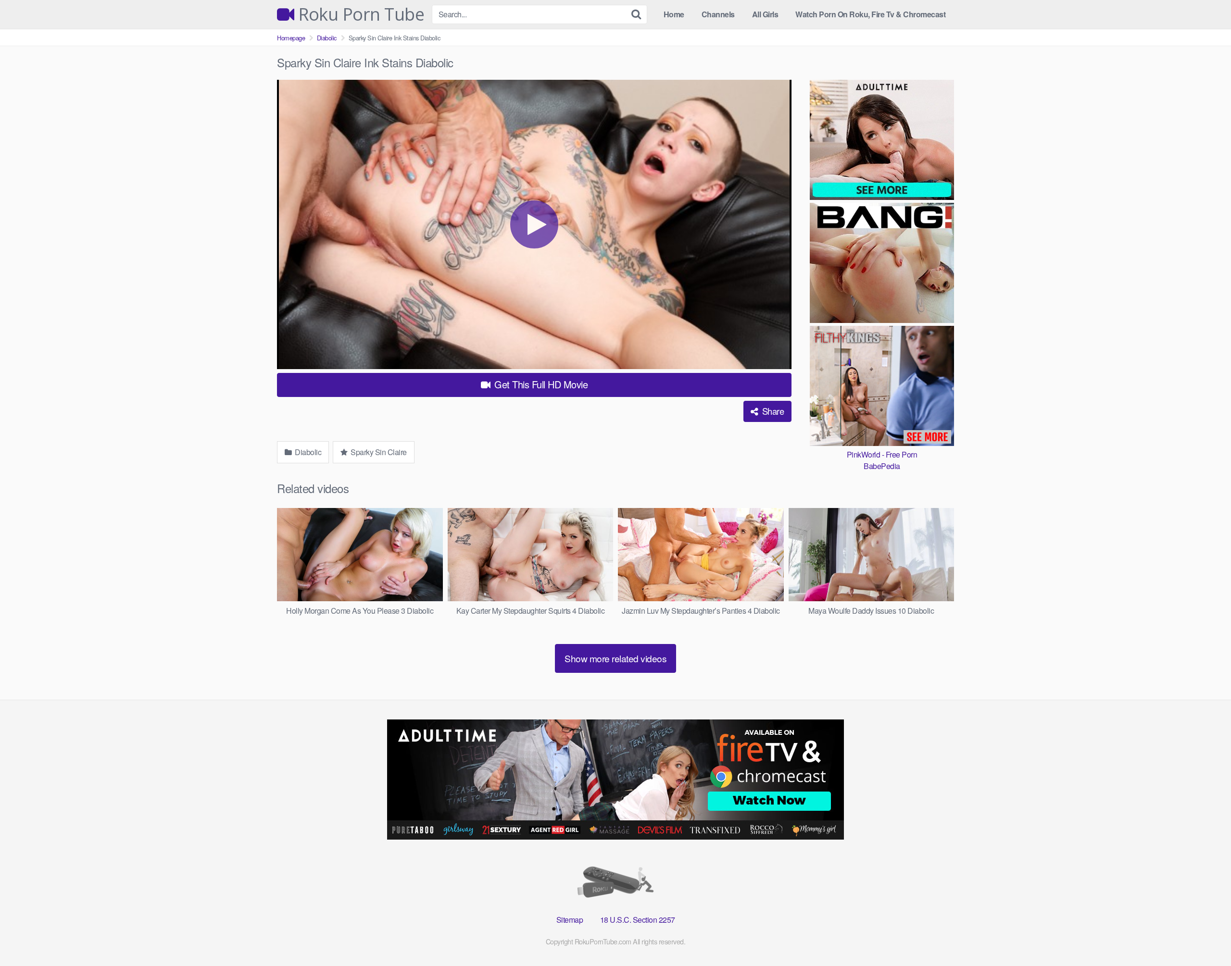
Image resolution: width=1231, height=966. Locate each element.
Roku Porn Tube (359, 14)
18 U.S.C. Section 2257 (637, 919)
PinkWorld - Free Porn (882, 454)
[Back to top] (1204, 935)
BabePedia (882, 465)
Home (674, 14)
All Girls (765, 14)
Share (772, 411)
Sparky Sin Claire (378, 452)
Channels (718, 14)
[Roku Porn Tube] (615, 884)
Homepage (291, 37)
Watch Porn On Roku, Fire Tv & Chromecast (870, 14)
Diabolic (327, 37)
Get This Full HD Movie (540, 384)
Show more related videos (615, 658)
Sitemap (569, 919)
